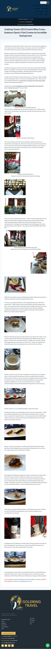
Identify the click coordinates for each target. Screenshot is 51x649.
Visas (31, 623)
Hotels (46, 11)
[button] (48, 645)
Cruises (46, 5)
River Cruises (45, 8)
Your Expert (32, 618)
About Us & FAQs (38, 14)
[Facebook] (2, 645)
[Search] (48, 2)
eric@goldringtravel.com (25, 581)
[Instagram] (9, 645)
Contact (46, 14)
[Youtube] (6, 645)
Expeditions (37, 8)
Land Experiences (39, 11)
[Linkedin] (12, 645)
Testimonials (32, 620)
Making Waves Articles (37, 5)
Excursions (32, 621)
